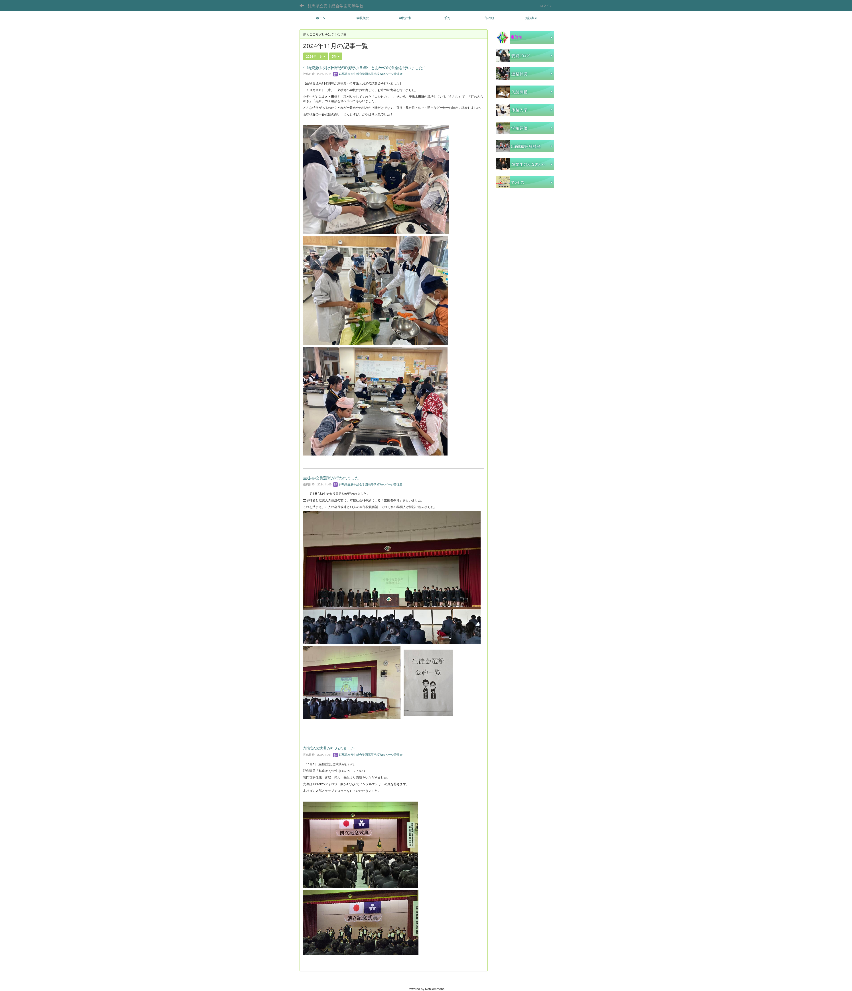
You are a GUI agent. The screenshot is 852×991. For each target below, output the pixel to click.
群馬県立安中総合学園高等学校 (335, 5)
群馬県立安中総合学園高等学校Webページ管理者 (370, 74)
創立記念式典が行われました (329, 748)
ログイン (546, 5)
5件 (335, 56)
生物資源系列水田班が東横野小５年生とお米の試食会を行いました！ (365, 67)
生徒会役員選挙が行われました (331, 478)
